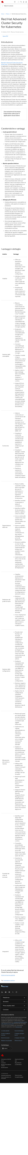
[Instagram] (16, 992)
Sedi (16, 1061)
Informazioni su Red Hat (6, 1059)
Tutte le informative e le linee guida (6, 1078)
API (21, 940)
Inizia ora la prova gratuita (8, 975)
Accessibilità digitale (19, 1077)
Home (2, 14)
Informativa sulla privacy (6, 1075)
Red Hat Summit (4, 1067)
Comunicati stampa (19, 1030)
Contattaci (3, 1062)
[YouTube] (6, 992)
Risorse (8, 14)
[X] (13, 992)
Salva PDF (5, 36)
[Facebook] (9, 992)
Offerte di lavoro (18, 1040)
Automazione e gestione (9, 980)
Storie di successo (5, 1037)
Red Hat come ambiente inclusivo (6, 1065)
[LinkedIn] (2, 992)
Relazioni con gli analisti (6, 1040)
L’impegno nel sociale (20, 1037)
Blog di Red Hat (18, 1062)
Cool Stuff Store (18, 1064)
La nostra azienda (5, 1030)
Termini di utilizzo (18, 1075)
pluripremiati (19, 1026)
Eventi (2, 1061)
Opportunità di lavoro (19, 1059)
